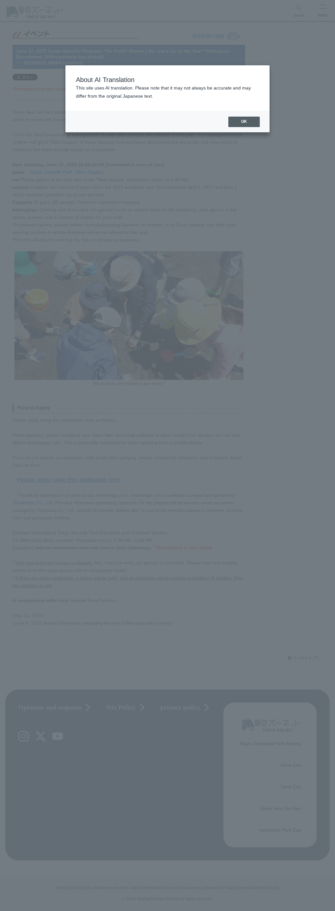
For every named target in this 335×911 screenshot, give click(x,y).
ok (244, 121)
